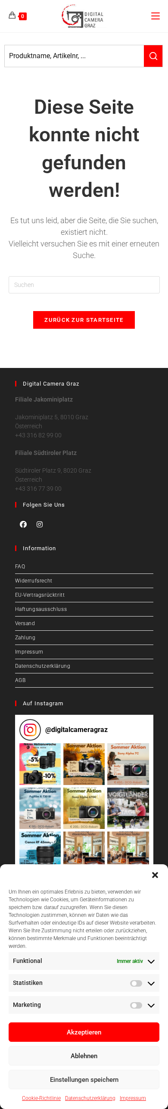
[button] (155, 875)
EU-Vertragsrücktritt (40, 595)
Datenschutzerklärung (90, 1098)
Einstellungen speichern (84, 1080)
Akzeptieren (84, 1032)
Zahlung (25, 638)
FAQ (20, 567)
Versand (25, 623)
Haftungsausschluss (41, 609)
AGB (20, 680)
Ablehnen (84, 1056)
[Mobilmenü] (155, 16)
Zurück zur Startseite (83, 320)
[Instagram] (40, 524)
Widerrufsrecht (34, 581)
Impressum (133, 1098)
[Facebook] (23, 524)
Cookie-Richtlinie (41, 1098)
